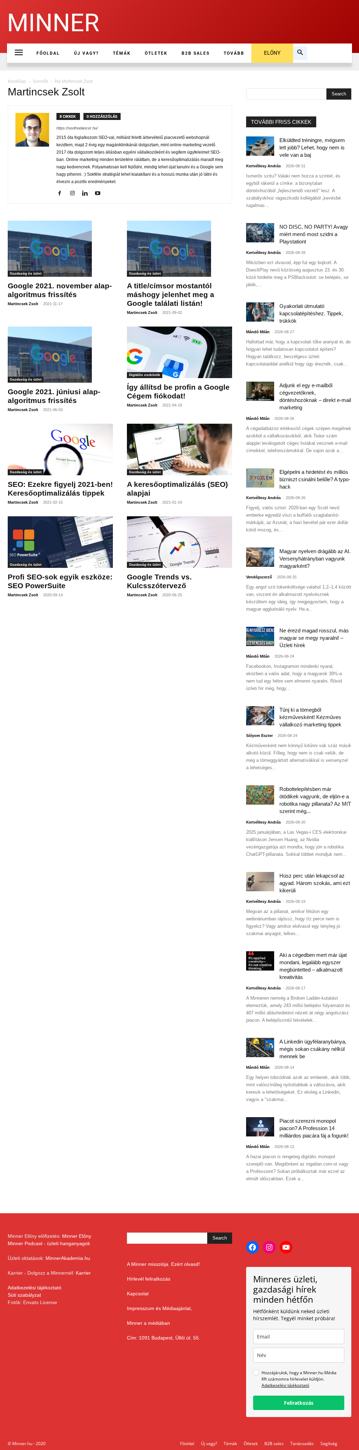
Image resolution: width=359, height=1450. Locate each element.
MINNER (53, 23)
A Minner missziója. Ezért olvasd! (163, 1264)
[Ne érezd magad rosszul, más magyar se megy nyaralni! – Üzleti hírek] (260, 636)
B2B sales (274, 1443)
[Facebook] (62, 193)
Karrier (83, 1273)
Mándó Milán (258, 332)
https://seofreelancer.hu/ (77, 128)
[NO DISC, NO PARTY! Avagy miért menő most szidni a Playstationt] (260, 232)
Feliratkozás (298, 1402)
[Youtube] (100, 193)
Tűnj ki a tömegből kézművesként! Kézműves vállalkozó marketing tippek (310, 717)
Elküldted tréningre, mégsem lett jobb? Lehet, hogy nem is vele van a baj (312, 147)
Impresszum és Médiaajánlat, (159, 1308)
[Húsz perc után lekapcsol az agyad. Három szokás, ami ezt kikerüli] (260, 881)
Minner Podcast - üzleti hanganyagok (49, 1243)
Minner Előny (76, 1236)
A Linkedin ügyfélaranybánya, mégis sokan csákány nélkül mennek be (312, 1049)
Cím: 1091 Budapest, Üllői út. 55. (163, 1338)
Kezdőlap (17, 81)
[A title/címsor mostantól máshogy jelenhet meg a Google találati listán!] (179, 249)
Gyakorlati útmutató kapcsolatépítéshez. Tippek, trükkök (311, 313)
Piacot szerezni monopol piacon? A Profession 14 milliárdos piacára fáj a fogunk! (313, 1128)
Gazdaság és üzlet (25, 273)
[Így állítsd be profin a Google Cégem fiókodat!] (179, 352)
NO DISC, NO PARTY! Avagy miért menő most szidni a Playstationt (313, 234)
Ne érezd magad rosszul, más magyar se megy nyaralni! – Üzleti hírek (314, 637)
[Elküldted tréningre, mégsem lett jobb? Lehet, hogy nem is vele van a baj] (260, 146)
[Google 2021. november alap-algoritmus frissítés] (60, 249)
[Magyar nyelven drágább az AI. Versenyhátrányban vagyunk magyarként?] (260, 557)
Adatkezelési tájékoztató (34, 1287)
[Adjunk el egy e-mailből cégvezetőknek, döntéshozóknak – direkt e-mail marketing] (260, 391)
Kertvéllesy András (263, 166)
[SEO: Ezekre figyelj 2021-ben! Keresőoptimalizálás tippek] (60, 449)
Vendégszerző (259, 577)
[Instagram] (75, 193)
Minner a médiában (148, 1323)
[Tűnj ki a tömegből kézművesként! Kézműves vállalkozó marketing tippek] (260, 715)
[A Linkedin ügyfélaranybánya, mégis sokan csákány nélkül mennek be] (260, 1047)
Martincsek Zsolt (23, 304)
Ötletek (251, 1443)
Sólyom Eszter (259, 735)
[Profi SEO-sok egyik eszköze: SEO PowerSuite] (60, 542)
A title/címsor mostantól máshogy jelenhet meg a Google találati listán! (170, 294)
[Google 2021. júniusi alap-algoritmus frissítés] (60, 355)
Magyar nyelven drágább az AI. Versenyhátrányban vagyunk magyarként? (315, 558)
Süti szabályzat (24, 1295)
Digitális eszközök (144, 375)
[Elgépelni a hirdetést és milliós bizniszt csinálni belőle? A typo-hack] (260, 478)
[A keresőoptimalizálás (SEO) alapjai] (179, 449)
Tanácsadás (302, 1443)
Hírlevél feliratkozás (148, 1279)
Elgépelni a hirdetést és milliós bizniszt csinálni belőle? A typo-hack (314, 479)
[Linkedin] (87, 193)
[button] (300, 53)
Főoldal (187, 1443)
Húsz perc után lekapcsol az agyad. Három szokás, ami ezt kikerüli (314, 883)
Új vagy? (209, 1443)
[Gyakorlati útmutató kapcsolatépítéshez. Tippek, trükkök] (260, 312)
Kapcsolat (138, 1293)
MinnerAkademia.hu (68, 1258)
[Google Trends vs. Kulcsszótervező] (179, 542)
